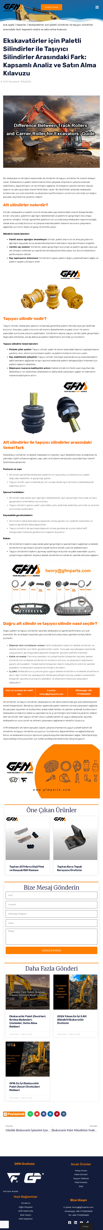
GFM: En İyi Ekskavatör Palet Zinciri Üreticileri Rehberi (24, 1087)
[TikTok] (87, 1222)
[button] (30, 1114)
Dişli (81, 1186)
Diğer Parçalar (26, 1207)
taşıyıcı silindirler (68, 178)
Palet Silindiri (81, 1174)
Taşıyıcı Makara (81, 1178)
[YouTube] (81, 1222)
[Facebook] (69, 1222)
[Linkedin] (75, 1222)
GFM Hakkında (25, 1211)
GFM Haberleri (26, 1218)
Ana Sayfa (8, 24)
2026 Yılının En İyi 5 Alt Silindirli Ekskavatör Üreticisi (72, 1020)
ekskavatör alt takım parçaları (23, 728)
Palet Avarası (81, 1182)
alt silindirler (49, 178)
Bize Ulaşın (25, 1215)
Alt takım (25, 1203)
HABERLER (21, 24)
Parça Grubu (81, 1170)
